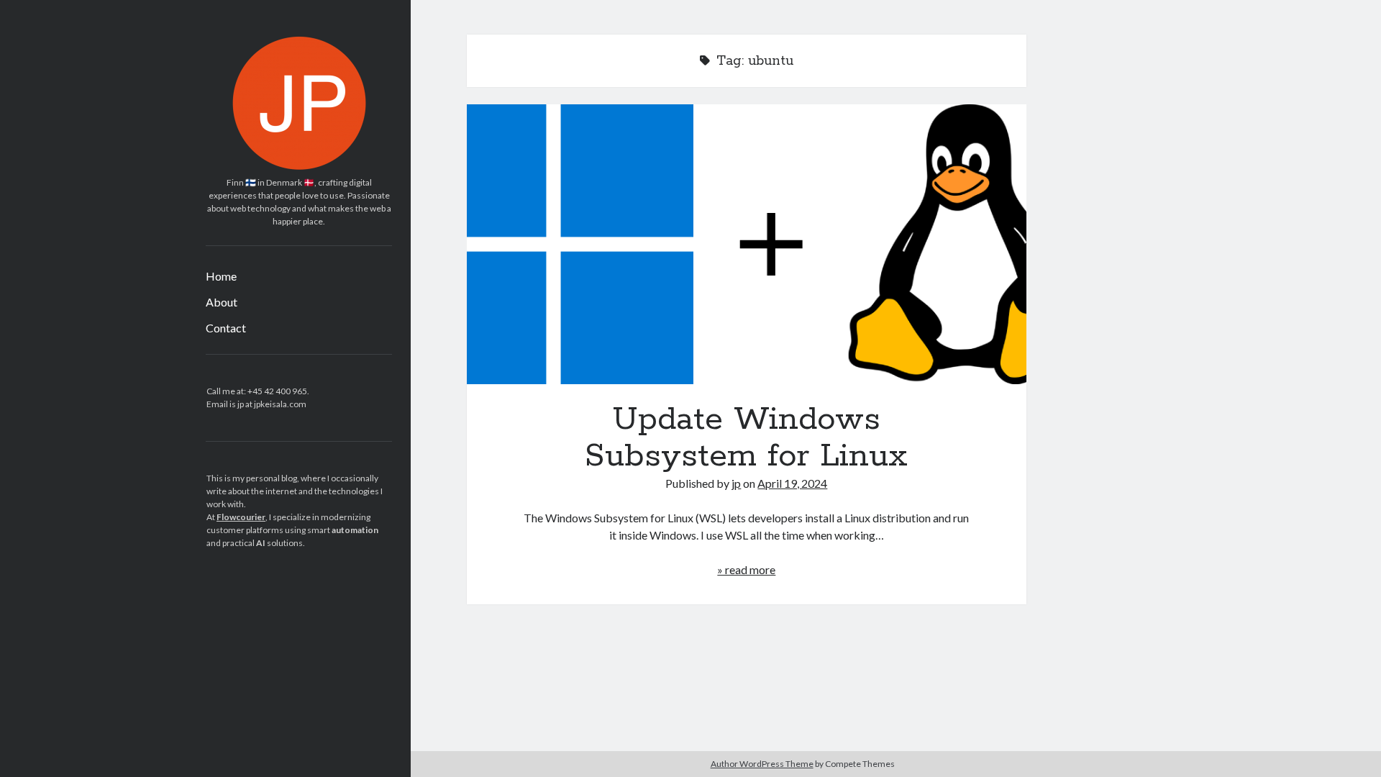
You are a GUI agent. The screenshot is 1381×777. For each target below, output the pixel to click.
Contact (226, 328)
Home (221, 276)
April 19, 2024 (792, 483)
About (221, 302)
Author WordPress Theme (762, 763)
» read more (746, 569)
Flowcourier (241, 517)
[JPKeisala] (299, 166)
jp (736, 483)
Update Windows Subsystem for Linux (746, 244)
